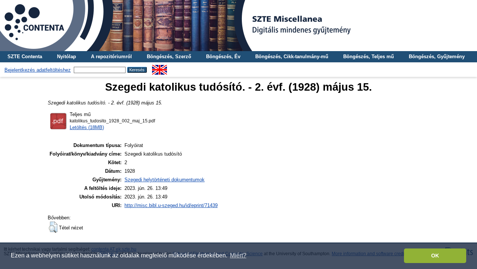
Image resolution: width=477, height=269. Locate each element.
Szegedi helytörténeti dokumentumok (164, 179)
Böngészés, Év (223, 56)
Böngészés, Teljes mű (368, 56)
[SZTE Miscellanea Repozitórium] (238, 25)
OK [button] (435, 256)
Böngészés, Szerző (169, 56)
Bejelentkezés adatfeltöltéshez (37, 70)
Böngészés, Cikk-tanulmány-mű (291, 56)
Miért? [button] (238, 255)
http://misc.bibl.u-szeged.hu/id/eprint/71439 (171, 205)
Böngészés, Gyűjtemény (437, 56)
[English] (159, 68)
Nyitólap (66, 56)
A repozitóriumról (111, 56)
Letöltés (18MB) (87, 127)
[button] (53, 227)
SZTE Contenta (24, 56)
